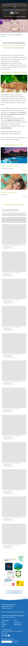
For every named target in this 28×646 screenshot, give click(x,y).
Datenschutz (18, 625)
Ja (11, 13)
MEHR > (25, 170)
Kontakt (3, 625)
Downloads (4, 621)
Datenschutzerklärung (21, 16)
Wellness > (4, 36)
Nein (16, 13)
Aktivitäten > (18, 35)
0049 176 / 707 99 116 (13, 120)
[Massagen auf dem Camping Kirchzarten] (14, 84)
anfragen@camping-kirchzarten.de (14, 612)
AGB (2, 623)
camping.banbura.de (6, 128)
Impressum (17, 623)
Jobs (2, 626)
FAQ (15, 621)
